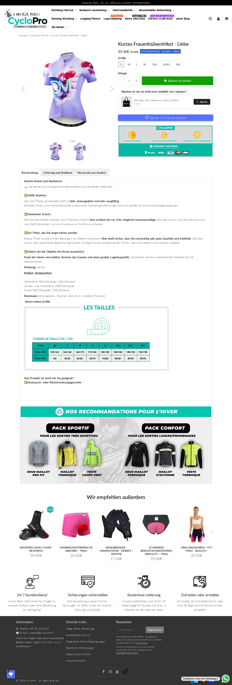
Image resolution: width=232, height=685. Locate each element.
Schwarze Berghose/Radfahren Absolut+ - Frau (156, 550)
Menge (122, 73)
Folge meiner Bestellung (80, 628)
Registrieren (155, 629)
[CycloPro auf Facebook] (104, 671)
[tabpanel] (55, 151)
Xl (145, 64)
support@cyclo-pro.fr (41, 632)
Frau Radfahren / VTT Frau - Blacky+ (196, 549)
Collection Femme (39, 35)
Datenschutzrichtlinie (78, 654)
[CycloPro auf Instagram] (110, 671)
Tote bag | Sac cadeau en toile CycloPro (156, 100)
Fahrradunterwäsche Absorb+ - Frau (76, 549)
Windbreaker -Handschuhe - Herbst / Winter (116, 550)
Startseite (22, 35)
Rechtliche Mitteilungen (80, 647)
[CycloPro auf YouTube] (117, 671)
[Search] (210, 18)
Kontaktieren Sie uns (78, 635)
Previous (23, 88)
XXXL (166, 64)
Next (112, 88)
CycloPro (31, 680)
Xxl (154, 64)
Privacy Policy (142, 643)
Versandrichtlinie (75, 660)
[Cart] (226, 18)
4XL (178, 64)
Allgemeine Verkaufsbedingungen (85, 641)
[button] (165, 118)
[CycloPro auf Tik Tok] (125, 673)
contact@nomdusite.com (127, 653)
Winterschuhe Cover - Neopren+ (36, 549)
